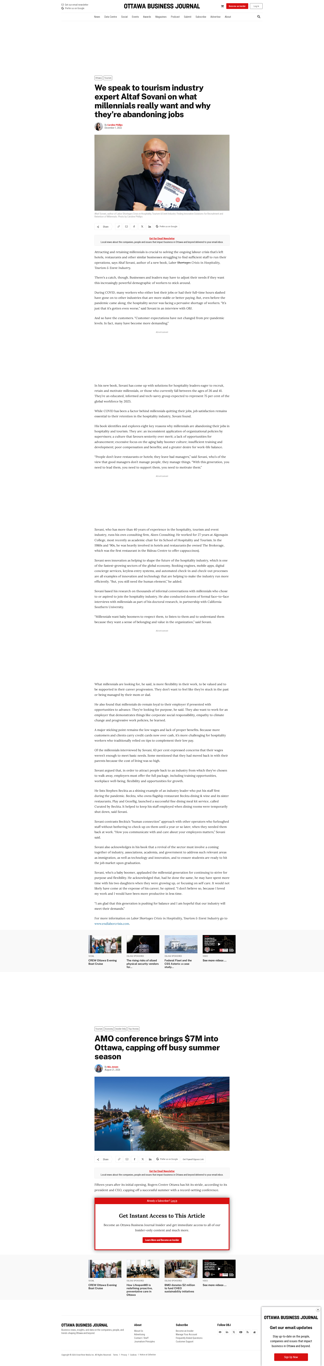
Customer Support (184, 1341)
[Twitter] (234, 1332)
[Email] (126, 226)
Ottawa (98, 78)
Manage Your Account (186, 1334)
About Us (138, 1331)
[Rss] (247, 1332)
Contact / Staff (141, 1338)
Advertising (139, 1334)
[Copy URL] (118, 226)
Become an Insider (185, 1331)
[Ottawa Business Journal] (162, 6)
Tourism (107, 78)
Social (91, 956)
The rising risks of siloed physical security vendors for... (143, 963)
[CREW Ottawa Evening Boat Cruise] (105, 944)
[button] (259, 17)
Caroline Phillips (115, 125)
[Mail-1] (220, 1332)
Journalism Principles (144, 1341)
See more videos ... (214, 960)
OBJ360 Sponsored (135, 956)
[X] (141, 226)
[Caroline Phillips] (99, 126)
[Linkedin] (149, 226)
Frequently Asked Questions (189, 1338)
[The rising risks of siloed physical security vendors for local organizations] (143, 944)
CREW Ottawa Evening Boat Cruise (102, 962)
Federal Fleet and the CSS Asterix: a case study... (178, 963)
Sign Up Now (291, 1357)
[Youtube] (241, 1332)
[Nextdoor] (254, 1332)
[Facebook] (134, 226)
